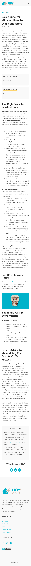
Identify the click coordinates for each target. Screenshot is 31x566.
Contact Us (5, 524)
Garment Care (12, 12)
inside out (22, 390)
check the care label (15, 442)
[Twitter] (7, 543)
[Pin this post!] (19, 471)
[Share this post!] (11, 471)
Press (3, 527)
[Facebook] (3, 543)
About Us (5, 521)
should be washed (13, 282)
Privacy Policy (6, 532)
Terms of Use (6, 529)
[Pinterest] (10, 543)
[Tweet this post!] (15, 471)
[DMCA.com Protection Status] (6, 549)
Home (4, 12)
